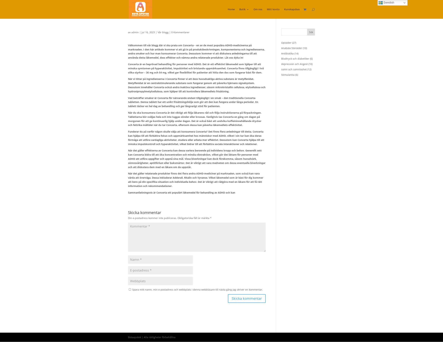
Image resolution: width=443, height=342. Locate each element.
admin (135, 32)
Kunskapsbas (292, 9)
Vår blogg (163, 32)
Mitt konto (273, 9)
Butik (242, 9)
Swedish (388, 2)
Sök (311, 32)
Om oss (258, 9)
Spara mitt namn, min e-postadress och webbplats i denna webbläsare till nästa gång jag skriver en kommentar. (197, 289)
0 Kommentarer (180, 32)
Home (231, 9)
